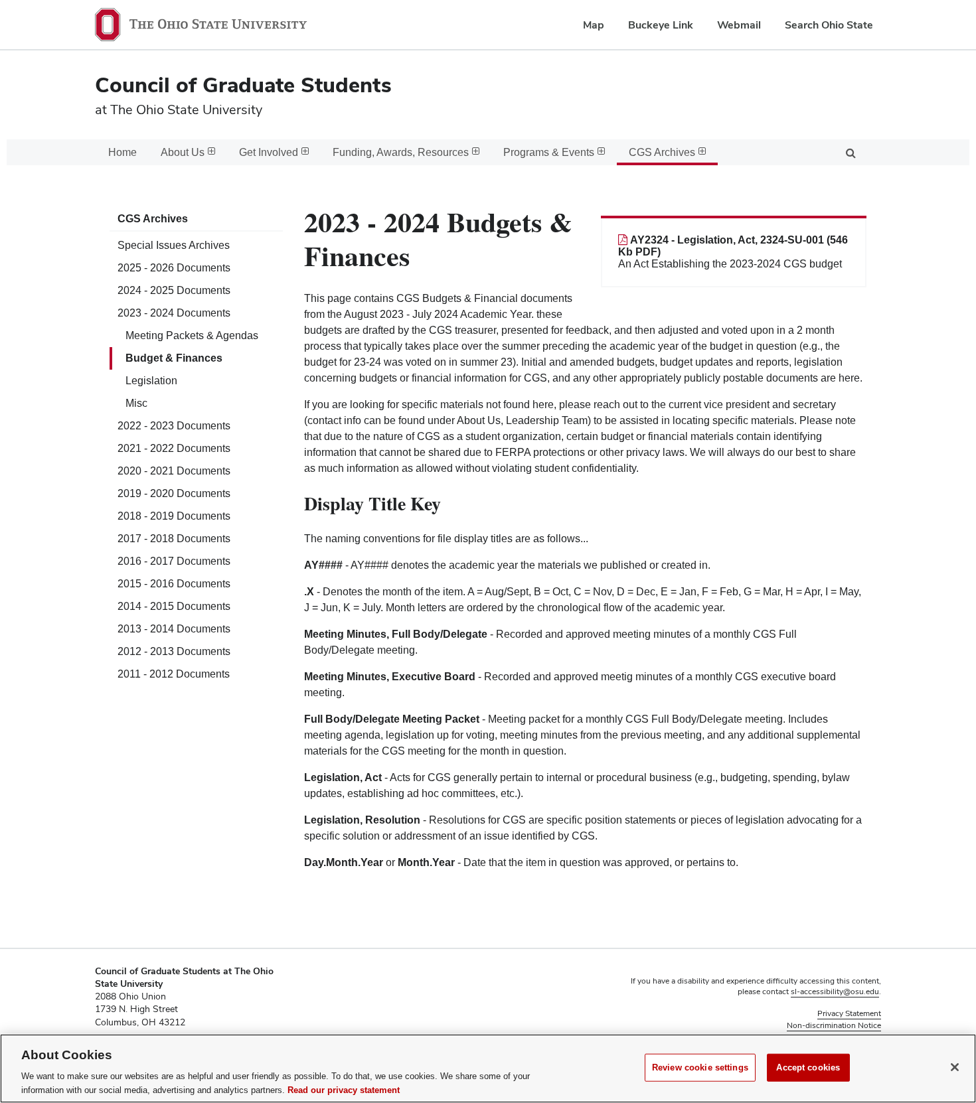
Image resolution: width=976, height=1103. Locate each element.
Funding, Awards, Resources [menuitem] (401, 152)
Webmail (739, 25)
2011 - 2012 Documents (174, 674)
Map (593, 25)
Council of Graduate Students (243, 84)
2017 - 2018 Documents (174, 538)
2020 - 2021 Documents (174, 471)
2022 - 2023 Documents (174, 425)
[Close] (954, 1067)
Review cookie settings (700, 1067)
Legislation (151, 380)
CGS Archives (153, 218)
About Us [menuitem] (182, 152)
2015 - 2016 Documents (174, 583)
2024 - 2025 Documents (174, 290)
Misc (136, 403)
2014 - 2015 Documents (174, 606)
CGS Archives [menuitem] (662, 152)
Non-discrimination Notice (834, 1025)
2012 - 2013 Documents (174, 651)
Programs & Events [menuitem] (548, 152)
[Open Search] (850, 152)
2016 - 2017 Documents (174, 561)
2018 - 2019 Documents (174, 516)
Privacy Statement (849, 1013)
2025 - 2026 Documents (174, 267)
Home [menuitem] (122, 152)
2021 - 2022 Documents (174, 448)
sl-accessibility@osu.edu (835, 991)
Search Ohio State (829, 25)
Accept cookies (808, 1067)
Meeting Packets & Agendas (191, 335)
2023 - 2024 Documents (174, 313)
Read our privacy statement (343, 1089)
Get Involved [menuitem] (268, 152)
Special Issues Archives (174, 245)
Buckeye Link (660, 25)
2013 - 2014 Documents (174, 628)
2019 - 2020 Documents (174, 493)
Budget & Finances (173, 358)
